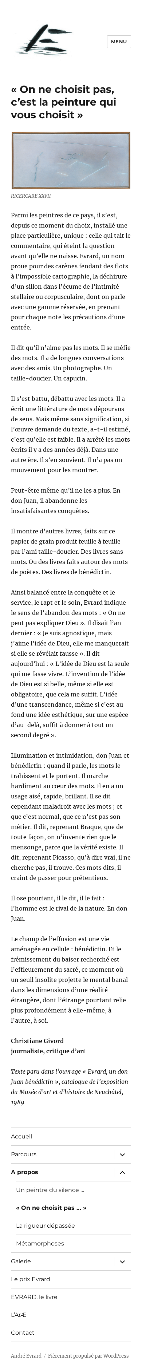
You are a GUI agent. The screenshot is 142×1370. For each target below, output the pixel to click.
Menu (119, 41)
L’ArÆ (19, 1314)
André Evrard (26, 1356)
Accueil (21, 1136)
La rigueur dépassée (45, 1225)
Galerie (21, 1261)
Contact (23, 1332)
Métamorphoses (40, 1243)
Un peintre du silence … (50, 1190)
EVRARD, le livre (34, 1297)
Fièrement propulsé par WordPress (88, 1356)
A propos (24, 1172)
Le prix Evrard (30, 1279)
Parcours (23, 1154)
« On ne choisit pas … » (51, 1207)
